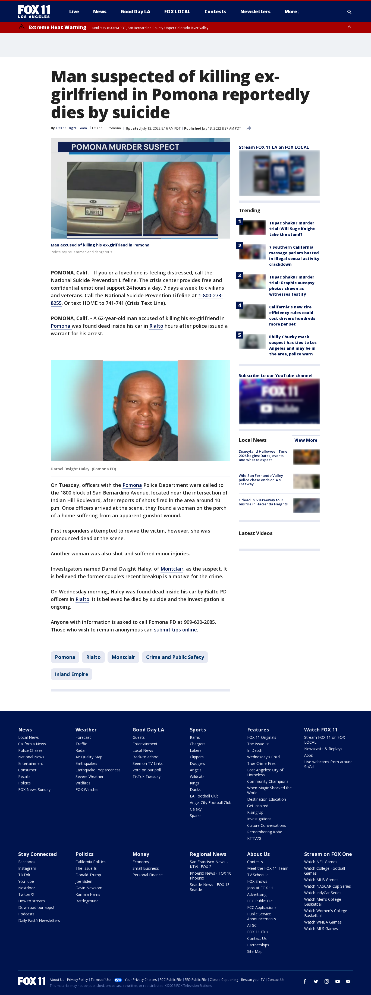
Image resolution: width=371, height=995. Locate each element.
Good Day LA (148, 729)
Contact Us (257, 938)
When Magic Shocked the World (269, 790)
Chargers (198, 743)
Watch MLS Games (321, 928)
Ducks (195, 789)
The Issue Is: (258, 743)
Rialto (156, 326)
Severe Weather (89, 776)
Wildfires (83, 783)
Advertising (256, 894)
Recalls (24, 776)
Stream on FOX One (328, 854)
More (291, 11)
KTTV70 (254, 838)
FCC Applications (261, 907)
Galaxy (196, 809)
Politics (24, 783)
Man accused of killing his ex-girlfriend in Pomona (100, 245)
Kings (194, 783)
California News (32, 743)
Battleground (87, 900)
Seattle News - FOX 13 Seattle (209, 887)
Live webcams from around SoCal (328, 764)
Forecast (83, 737)
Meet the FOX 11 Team (267, 868)
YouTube (26, 881)
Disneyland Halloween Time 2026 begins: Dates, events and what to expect (263, 455)
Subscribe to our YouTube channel (276, 375)
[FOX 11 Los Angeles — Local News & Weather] (36, 11)
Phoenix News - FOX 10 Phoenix (210, 876)
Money (141, 854)
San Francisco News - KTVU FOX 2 (209, 864)
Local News (252, 440)
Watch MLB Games (321, 879)
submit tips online (175, 629)
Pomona (114, 128)
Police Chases (30, 750)
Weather (86, 729)
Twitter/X (26, 894)
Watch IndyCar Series (322, 892)
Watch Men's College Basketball (322, 902)
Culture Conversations (266, 825)
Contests (255, 861)
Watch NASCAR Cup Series (327, 886)
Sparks (196, 815)
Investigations (259, 818)
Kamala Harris (88, 894)
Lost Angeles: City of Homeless (265, 772)
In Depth (254, 750)
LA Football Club (204, 796)
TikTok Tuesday (147, 776)
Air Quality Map (89, 756)
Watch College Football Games (324, 871)
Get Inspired (257, 805)
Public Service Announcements (261, 916)
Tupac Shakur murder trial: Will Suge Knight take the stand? (292, 228)
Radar (81, 750)
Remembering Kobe (264, 831)
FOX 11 (97, 128)
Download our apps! (36, 907)
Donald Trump (88, 874)
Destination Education (266, 799)
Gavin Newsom (89, 887)
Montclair (172, 568)
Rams (195, 737)
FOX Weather (87, 789)
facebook (305, 981)
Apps (308, 755)
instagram (326, 981)
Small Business (146, 868)
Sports (198, 729)
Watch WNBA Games (323, 922)
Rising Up (255, 812)
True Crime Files (261, 763)
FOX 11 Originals (261, 737)
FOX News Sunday (34, 789)
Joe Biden (84, 881)
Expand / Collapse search (349, 12)
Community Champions (267, 781)
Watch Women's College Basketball (325, 913)
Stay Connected (37, 854)
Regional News (208, 854)
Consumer (27, 769)
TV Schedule (258, 874)
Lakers (196, 750)
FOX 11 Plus (257, 931)
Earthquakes (86, 763)
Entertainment (30, 763)
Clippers (197, 756)
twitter (316, 981)
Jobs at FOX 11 (260, 887)
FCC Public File (260, 900)
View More (305, 440)
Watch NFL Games (320, 861)
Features (258, 729)
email (348, 981)
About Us (258, 854)
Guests (139, 737)
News (25, 729)
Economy (141, 861)
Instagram (27, 868)
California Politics (91, 861)
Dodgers (197, 763)
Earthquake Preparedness (98, 769)
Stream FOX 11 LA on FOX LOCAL (274, 147)
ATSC (252, 925)
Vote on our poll (147, 769)
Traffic (81, 743)
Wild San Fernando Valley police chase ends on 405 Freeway (261, 479)
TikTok (24, 874)
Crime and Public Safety (175, 657)
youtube (337, 981)
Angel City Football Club (210, 802)
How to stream (31, 900)
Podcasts (26, 913)
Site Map (255, 951)
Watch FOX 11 (321, 729)
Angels (196, 769)
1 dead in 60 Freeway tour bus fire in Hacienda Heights (263, 502)
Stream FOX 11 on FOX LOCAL (324, 740)
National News (31, 756)
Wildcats (197, 776)
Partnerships (258, 944)
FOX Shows (257, 881)
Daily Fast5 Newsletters (39, 920)
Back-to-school (146, 756)
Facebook (27, 861)
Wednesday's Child (263, 756)
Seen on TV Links (148, 763)
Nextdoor (26, 887)
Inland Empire (71, 674)
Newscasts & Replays (323, 748)
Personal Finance (148, 874)
